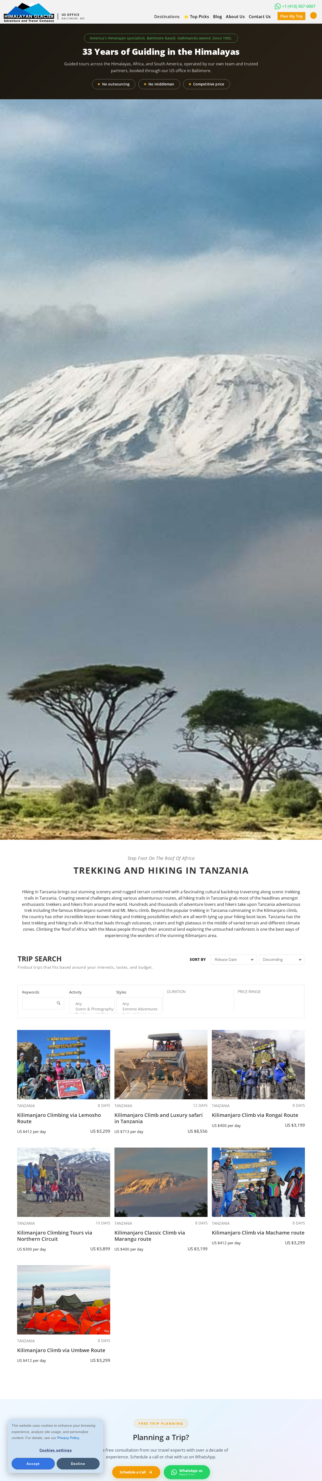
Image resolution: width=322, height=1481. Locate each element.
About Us (235, 16)
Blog (217, 16)
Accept (33, 1464)
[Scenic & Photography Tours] (92, 1009)
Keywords (30, 992)
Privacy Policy (68, 1438)
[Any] (92, 1003)
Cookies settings (55, 1450)
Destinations (167, 16)
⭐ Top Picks (196, 16)
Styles (121, 992)
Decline (78, 1464)
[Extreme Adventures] (139, 1009)
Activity (75, 992)
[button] (313, 15)
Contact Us (260, 16)
